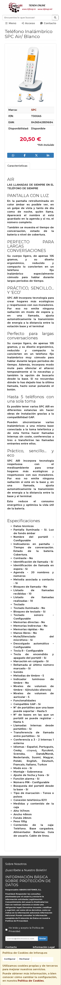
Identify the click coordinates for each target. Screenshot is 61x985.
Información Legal (44, 947)
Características (17, 165)
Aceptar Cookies (42, 959)
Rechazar (24, 959)
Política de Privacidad (16, 921)
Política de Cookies (31, 980)
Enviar (42, 938)
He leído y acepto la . (26, 929)
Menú (12, 23)
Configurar (9, 959)
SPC (33, 109)
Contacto (49, 23)
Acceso (29, 23)
